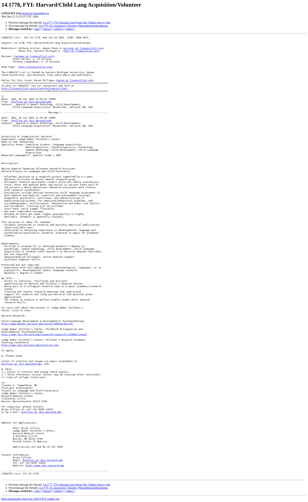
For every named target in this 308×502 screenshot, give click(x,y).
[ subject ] (58, 28)
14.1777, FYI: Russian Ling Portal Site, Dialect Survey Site (76, 22)
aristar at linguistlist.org (83, 48)
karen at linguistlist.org (75, 80)
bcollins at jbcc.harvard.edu (31, 101)
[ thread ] (47, 28)
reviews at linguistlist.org (33, 56)
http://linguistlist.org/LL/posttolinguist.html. (34, 88)
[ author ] (70, 28)
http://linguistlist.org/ (36, 67)
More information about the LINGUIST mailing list (30, 498)
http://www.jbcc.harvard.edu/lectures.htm (29, 345)
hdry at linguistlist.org (81, 51)
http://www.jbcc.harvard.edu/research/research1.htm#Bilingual (44, 334)
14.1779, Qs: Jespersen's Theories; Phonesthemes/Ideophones (73, 25)
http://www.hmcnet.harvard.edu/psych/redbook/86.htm (37, 323)
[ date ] (37, 28)
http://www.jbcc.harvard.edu (45, 465)
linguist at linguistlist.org (35, 13)
